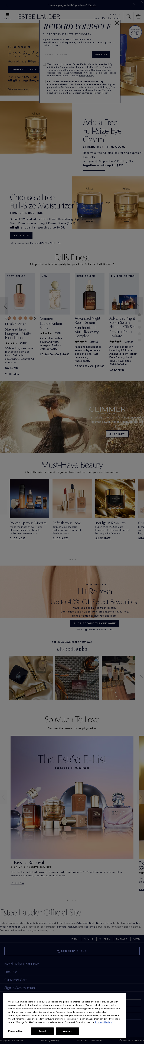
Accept (67, 1031)
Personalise (15, 1031)
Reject (42, 1031)
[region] (64, 1015)
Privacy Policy (103, 1022)
